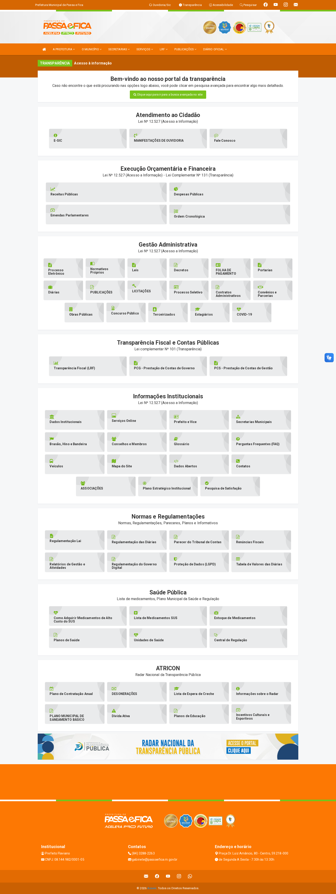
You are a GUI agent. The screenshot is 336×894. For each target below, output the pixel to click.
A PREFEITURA (63, 49)
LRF (162, 49)
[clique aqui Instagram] (179, 876)
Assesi (152, 888)
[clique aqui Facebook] (157, 876)
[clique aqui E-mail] (146, 876)
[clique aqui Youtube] (168, 876)
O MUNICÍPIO (91, 49)
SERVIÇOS (143, 49)
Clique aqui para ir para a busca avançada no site (169, 94)
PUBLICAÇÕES (184, 49)
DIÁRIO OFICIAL (214, 49)
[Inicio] (44, 49)
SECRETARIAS (118, 49)
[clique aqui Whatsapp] (190, 876)
